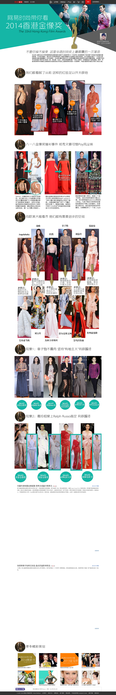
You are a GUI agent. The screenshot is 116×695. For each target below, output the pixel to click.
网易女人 (18, 2)
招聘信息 (56, 693)
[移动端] (51, 2)
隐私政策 (68, 693)
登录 (88, 2)
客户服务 (62, 693)
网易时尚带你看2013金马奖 (66, 667)
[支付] (74, 2)
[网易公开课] (56, 2)
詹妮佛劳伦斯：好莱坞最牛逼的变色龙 (69, 685)
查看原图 (97, 550)
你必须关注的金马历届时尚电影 (25, 685)
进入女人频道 (95, 486)
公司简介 (44, 693)
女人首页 (32, 2)
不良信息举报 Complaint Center (79, 693)
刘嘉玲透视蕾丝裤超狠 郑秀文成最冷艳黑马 (34, 486)
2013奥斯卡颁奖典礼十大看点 (89, 685)
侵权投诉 (97, 693)
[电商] (78, 2)
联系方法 (50, 693)
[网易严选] (69, 2)
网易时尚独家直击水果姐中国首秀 (47, 685)
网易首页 (26, 2)
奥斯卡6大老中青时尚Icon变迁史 (46, 667)
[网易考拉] (63, 2)
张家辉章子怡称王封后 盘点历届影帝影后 (33, 566)
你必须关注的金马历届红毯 (88, 667)
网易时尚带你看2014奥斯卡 (24, 667)
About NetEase (37, 693)
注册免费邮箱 (95, 2)
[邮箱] (83, 2)
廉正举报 (91, 693)
